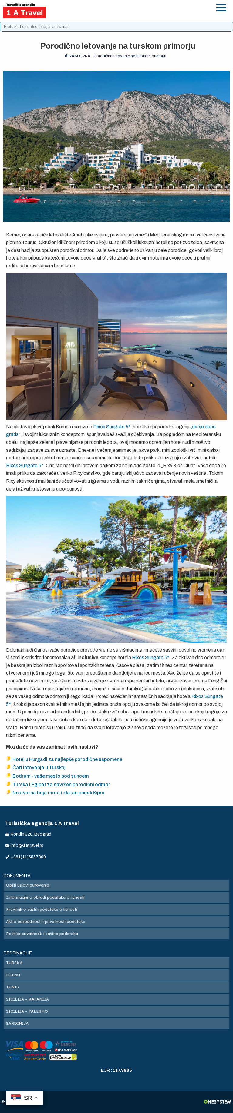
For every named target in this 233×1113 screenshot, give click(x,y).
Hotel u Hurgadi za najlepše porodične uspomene (67, 759)
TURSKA (14, 962)
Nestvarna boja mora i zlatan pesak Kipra (58, 792)
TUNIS (12, 986)
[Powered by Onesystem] (217, 1102)
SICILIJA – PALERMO (27, 1011)
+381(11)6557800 (134, 6)
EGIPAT (13, 974)
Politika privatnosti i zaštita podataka (42, 933)
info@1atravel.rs (134, 14)
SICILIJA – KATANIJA (27, 999)
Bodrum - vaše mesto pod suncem (50, 776)
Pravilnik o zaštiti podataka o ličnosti (41, 909)
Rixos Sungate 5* (111, 426)
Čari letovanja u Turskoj (39, 767)
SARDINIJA (17, 1023)
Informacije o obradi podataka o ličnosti (45, 897)
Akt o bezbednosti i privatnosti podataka (45, 921)
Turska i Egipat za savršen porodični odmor (61, 784)
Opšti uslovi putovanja (27, 885)
